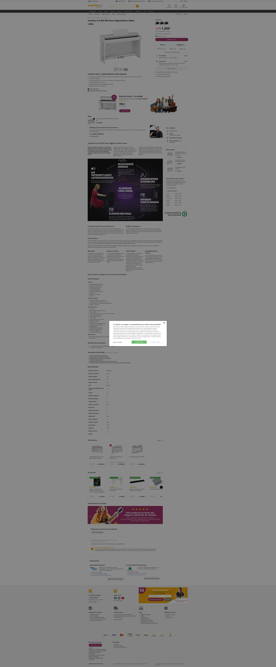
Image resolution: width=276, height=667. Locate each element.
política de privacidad (136, 338)
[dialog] (138, 333)
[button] (117, 342)
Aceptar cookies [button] (139, 342)
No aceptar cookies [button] (155, 342)
